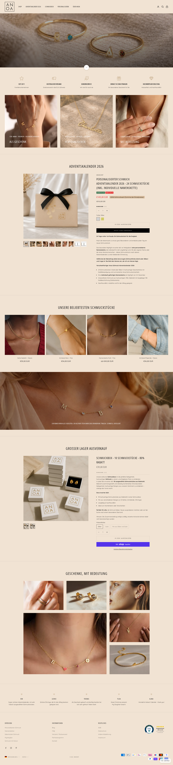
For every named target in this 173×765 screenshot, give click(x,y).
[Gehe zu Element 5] (52, 244)
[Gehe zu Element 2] (32, 244)
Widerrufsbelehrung (104, 734)
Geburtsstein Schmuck (12, 734)
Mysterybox (8, 738)
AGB (99, 728)
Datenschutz (102, 731)
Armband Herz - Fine (66, 358)
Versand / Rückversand (59, 734)
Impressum (102, 738)
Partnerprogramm (58, 738)
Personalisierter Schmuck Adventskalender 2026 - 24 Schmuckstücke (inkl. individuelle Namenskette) (123, 183)
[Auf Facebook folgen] (6, 748)
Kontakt (54, 741)
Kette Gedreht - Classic (24, 358)
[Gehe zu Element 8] (71, 244)
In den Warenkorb (123, 224)
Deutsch (24, 757)
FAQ (53, 731)
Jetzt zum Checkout (123, 230)
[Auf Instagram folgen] (11, 748)
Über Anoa (76, 7)
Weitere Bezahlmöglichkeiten (123, 549)
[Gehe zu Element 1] (26, 244)
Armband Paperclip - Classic (148, 358)
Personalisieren (63, 7)
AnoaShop (99, 175)
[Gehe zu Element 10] (84, 244)
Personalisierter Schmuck (13, 728)
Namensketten (9, 731)
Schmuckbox (49, 7)
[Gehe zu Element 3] (39, 244)
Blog (53, 728)
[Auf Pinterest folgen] (16, 748)
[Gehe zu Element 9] (77, 244)
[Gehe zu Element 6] (58, 244)
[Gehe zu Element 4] (45, 244)
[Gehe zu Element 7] (64, 244)
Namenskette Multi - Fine (107, 358)
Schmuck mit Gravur (11, 741)
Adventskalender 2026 (33, 7)
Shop (20, 7)
